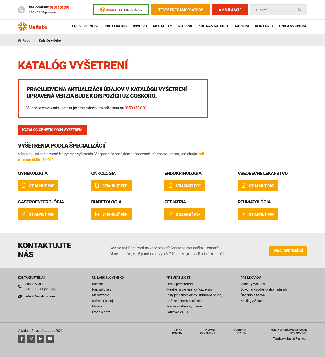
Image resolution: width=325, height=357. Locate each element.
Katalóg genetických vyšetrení (52, 130)
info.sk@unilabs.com (40, 296)
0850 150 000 (59, 7)
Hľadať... (262, 10)
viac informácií (288, 250)
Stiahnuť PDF (41, 186)
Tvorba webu (282, 338)
